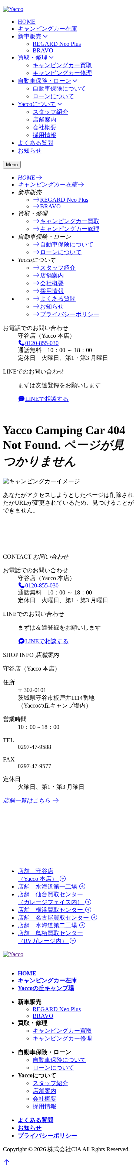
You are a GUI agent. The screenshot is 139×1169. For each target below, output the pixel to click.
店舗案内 (44, 119)
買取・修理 (32, 57)
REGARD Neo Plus (57, 44)
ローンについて (53, 96)
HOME (27, 21)
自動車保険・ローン (44, 81)
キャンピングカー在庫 (47, 28)
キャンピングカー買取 (62, 65)
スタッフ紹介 (50, 112)
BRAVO (43, 50)
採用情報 (44, 135)
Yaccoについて (37, 104)
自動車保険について (59, 88)
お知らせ (30, 150)
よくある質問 (35, 143)
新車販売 (30, 36)
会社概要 (44, 127)
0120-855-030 (42, 343)
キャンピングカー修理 (62, 73)
